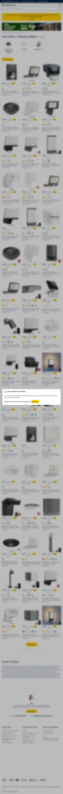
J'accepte (35, 401)
